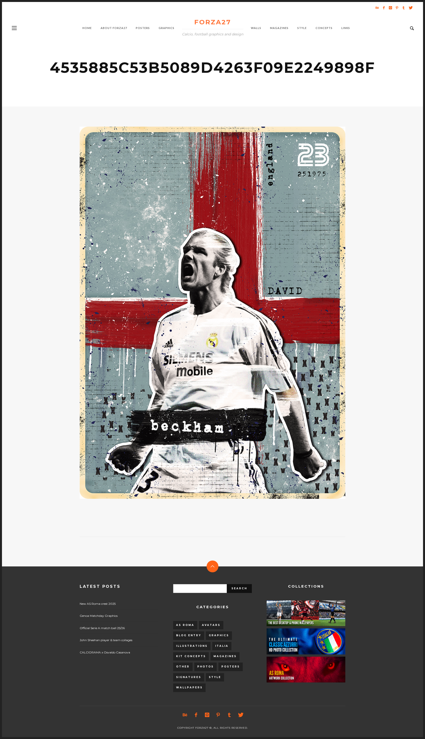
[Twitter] (410, 8)
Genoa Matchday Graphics (99, 616)
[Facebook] (384, 8)
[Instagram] (390, 8)
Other (183, 666)
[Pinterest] (397, 8)
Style (215, 677)
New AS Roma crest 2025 (98, 604)
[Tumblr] (404, 8)
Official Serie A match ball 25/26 (102, 628)
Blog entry (188, 635)
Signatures (188, 677)
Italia (221, 646)
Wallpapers (189, 687)
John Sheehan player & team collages (106, 640)
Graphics (219, 635)
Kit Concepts (191, 656)
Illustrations (192, 646)
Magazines (225, 656)
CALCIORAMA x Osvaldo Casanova (105, 652)
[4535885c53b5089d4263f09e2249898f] (204, 312)
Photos (205, 666)
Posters (230, 666)
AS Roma (185, 625)
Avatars (211, 625)
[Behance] (377, 8)
